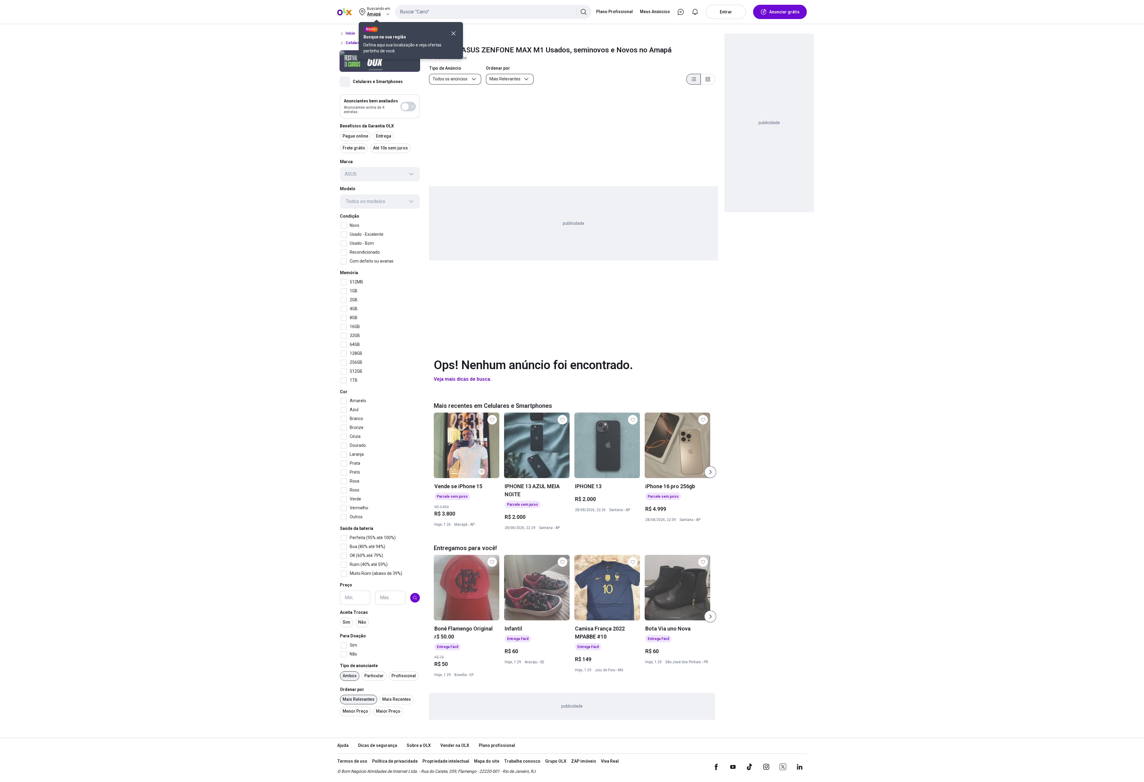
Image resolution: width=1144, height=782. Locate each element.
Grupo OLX (555, 761)
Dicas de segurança (377, 745)
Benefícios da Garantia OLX (367, 126)
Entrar (726, 12)
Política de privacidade (395, 761)
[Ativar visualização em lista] (693, 79)
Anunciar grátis (784, 12)
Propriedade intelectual (445, 761)
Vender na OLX (454, 745)
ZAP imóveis (583, 761)
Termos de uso (352, 761)
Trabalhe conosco (522, 761)
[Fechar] (453, 33)
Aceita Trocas (354, 612)
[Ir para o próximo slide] (710, 472)
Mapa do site (486, 761)
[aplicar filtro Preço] (415, 598)
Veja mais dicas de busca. (462, 379)
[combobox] (493, 12)
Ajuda (343, 745)
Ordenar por (352, 689)
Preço (346, 585)
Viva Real (610, 761)
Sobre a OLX (419, 745)
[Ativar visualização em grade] (708, 79)
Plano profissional (497, 745)
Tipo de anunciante (359, 665)
